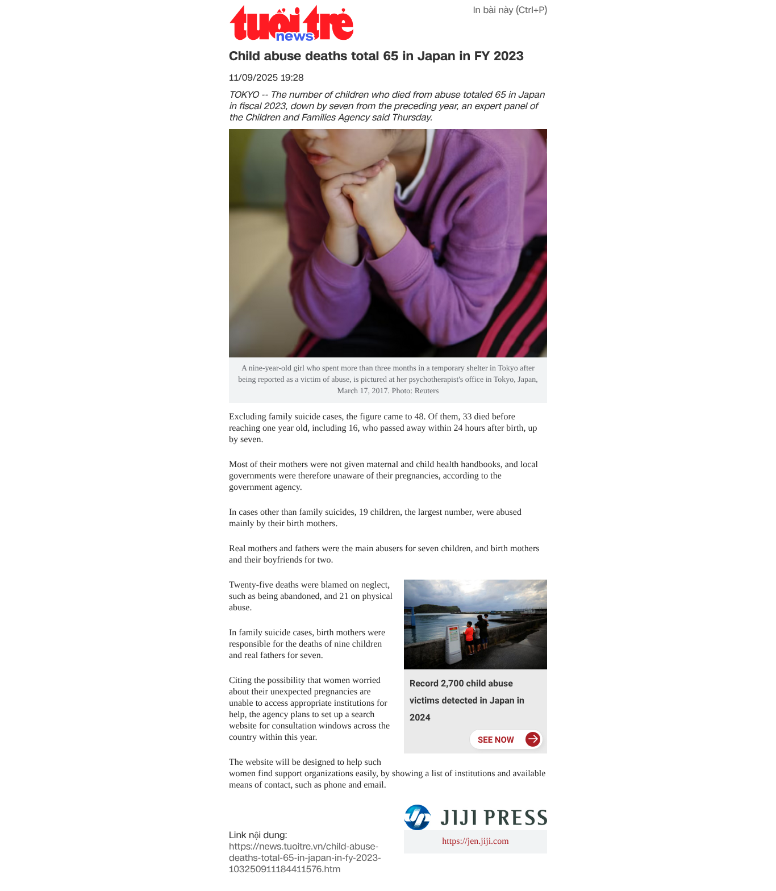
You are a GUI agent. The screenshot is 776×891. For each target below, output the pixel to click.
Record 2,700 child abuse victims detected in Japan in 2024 (467, 700)
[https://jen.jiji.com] (475, 817)
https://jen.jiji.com (475, 841)
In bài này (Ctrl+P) (510, 9)
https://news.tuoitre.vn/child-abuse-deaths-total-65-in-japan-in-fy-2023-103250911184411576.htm (305, 858)
